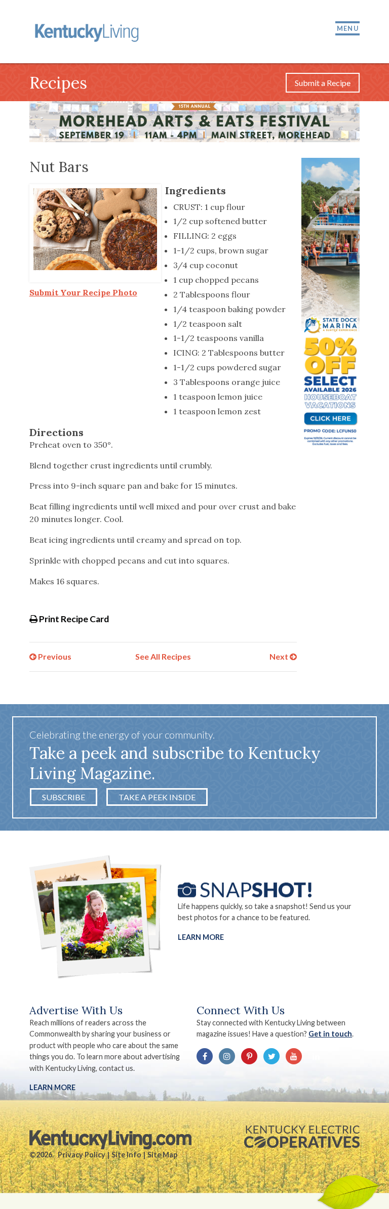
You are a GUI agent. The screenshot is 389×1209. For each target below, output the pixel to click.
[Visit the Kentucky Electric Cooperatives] (302, 1137)
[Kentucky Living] (88, 31)
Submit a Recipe (323, 83)
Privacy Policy (81, 1154)
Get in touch (330, 1033)
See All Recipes (163, 656)
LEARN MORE (52, 1087)
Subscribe (63, 797)
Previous (53, 656)
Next (279, 656)
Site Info (126, 1154)
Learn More (201, 936)
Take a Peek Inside (157, 797)
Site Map (162, 1154)
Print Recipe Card (73, 619)
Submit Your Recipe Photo (83, 292)
